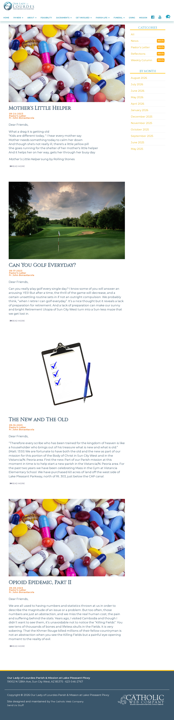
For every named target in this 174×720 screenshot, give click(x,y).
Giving (132, 18)
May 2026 (137, 97)
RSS (160, 41)
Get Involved (83, 18)
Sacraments (63, 18)
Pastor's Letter (140, 47)
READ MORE (18, 166)
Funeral (118, 18)
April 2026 (137, 103)
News (134, 40)
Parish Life (102, 18)
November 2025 (141, 123)
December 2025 (141, 116)
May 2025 (137, 148)
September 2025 (142, 136)
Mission (143, 18)
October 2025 (140, 129)
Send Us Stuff (15, 705)
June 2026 (137, 90)
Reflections (138, 53)
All (132, 34)
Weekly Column (141, 60)
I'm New (17, 18)
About (31, 18)
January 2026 (139, 110)
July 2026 (137, 84)
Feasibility (46, 18)
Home (6, 18)
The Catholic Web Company (67, 701)
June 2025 (137, 142)
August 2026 (139, 77)
